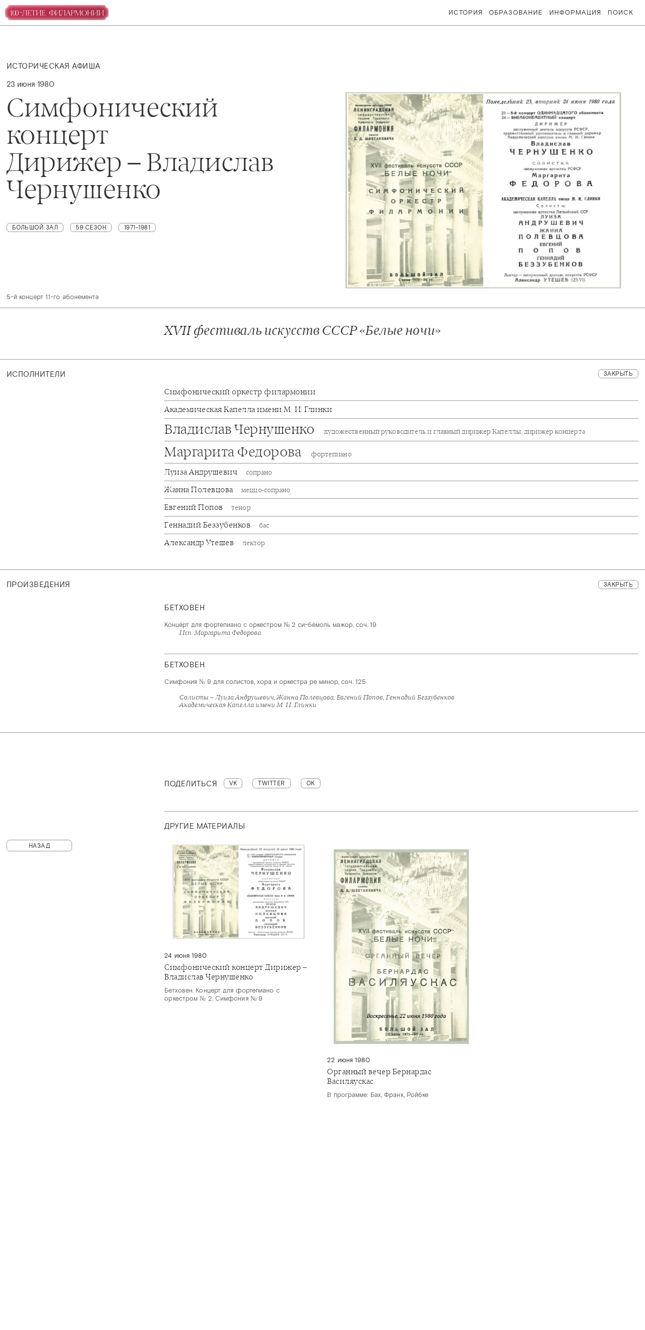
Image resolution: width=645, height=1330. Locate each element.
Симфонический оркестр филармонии (239, 392)
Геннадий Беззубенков (216, 525)
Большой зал (35, 227)
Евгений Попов (207, 507)
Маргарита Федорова (257, 452)
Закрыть (618, 373)
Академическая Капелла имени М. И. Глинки (248, 410)
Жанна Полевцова (227, 490)
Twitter (271, 783)
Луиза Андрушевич (218, 472)
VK (233, 783)
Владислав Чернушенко (374, 429)
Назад (39, 845)
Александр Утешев (214, 543)
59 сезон (91, 227)
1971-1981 (137, 227)
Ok (310, 783)
